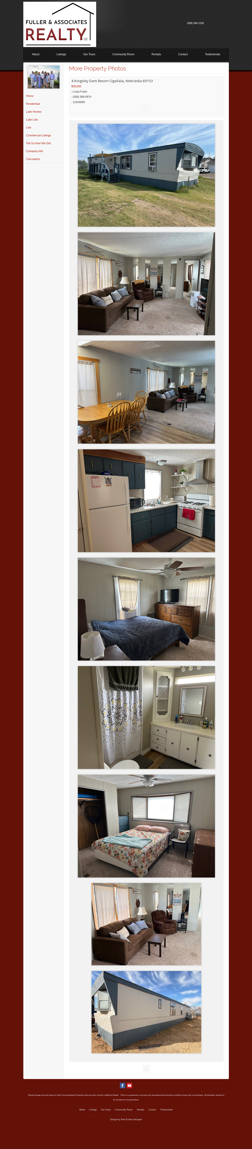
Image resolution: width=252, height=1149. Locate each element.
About (35, 54)
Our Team (89, 54)
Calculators (33, 159)
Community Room (123, 54)
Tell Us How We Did (38, 143)
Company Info (34, 151)
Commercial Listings (38, 135)
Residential (33, 103)
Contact (183, 54)
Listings (61, 54)
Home (29, 95)
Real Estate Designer (131, 1119)
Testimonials (212, 54)
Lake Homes (33, 111)
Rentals (156, 54)
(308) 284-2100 (195, 23)
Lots (28, 127)
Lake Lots (32, 119)
